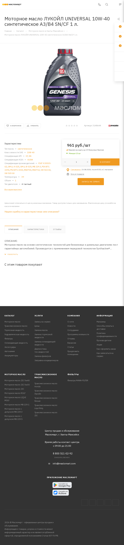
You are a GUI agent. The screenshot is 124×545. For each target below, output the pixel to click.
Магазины (101, 321)
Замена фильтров (42, 356)
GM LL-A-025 (13, 166)
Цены (36, 326)
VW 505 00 (10, 173)
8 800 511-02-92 (63, 453)
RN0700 (27, 170)
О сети (70, 321)
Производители (104, 340)
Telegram (100, 502)
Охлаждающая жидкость (16, 343)
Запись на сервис (42, 321)
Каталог (10, 315)
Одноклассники (115, 502)
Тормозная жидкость (14, 330)
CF (27, 156)
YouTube (108, 502)
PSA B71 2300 (16, 170)
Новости (71, 326)
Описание (13, 229)
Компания (73, 315)
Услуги (38, 315)
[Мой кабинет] (114, 4)
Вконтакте (85, 502)
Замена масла (40, 330)
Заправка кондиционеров (46, 360)
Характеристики (36, 229)
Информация (105, 315)
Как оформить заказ (106, 349)
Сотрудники (72, 330)
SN (30, 156)
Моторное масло (12, 321)
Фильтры (9, 338)
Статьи (70, 347)
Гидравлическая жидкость (17, 334)
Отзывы (57, 229)
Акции (99, 344)
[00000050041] (62, 82)
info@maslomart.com (64, 463)
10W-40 (30, 152)
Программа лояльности (78, 334)
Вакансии (71, 343)
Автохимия (10, 351)
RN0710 (36, 170)
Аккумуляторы (11, 355)
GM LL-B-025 (26, 166)
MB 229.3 (37, 166)
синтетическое (25, 149)
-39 (22, 177)
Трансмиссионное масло (16, 326)
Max (92, 502)
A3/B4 (30, 159)
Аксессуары (10, 347)
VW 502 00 (46, 170)
